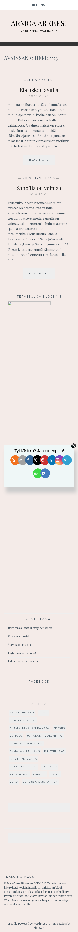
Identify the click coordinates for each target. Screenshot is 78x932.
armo (43, 712)
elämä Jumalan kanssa (29, 728)
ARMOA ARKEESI (39, 23)
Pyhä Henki (19, 774)
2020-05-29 (39, 96)
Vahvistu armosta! (18, 636)
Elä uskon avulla (39, 89)
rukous (39, 774)
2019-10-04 (39, 194)
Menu (41, 4)
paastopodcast (23, 766)
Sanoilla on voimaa (39, 187)
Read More (42, 161)
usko (14, 781)
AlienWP (39, 928)
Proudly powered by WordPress (27, 923)
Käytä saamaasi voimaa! (22, 653)
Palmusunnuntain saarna (23, 661)
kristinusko (54, 751)
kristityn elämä (39, 178)
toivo (55, 774)
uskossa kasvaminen (40, 781)
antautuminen (22, 712)
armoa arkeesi (39, 80)
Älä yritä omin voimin (20, 645)
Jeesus (59, 728)
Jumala (16, 735)
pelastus (49, 766)
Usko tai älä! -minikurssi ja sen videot (30, 628)
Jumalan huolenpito (45, 735)
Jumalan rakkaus (25, 751)
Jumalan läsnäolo (26, 743)
